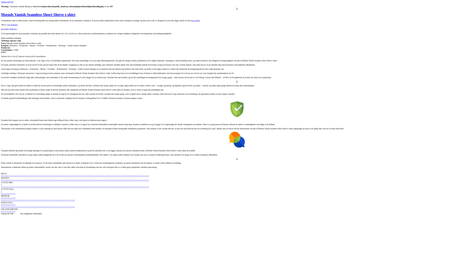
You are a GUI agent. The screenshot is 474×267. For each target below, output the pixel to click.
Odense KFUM (7, 2)
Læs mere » (5, 29)
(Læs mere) (195, 21)
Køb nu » (14, 29)
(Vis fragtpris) (12, 25)
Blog (17, 214)
